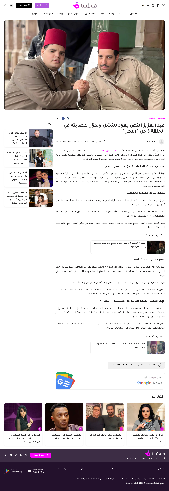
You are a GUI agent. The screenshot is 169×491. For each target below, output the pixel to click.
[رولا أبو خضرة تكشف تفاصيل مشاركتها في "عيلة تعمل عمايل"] (146, 417)
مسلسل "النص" (107, 151)
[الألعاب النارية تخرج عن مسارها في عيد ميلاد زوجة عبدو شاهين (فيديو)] (41, 198)
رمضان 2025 (128, 365)
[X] (163, 5)
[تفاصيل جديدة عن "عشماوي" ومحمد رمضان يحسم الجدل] (64, 417)
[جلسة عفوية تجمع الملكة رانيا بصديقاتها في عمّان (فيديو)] (41, 158)
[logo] (84, 5)
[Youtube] (148, 5)
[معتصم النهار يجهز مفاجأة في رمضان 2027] (105, 417)
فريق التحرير (152, 142)
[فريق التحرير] (162, 142)
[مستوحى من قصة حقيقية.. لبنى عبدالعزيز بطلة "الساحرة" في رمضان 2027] (23, 417)
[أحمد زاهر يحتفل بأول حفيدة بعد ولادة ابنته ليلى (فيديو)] (41, 178)
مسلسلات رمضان (146, 365)
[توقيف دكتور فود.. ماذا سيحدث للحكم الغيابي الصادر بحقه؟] (41, 138)
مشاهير (152, 118)
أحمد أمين (115, 365)
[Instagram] (153, 5)
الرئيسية (161, 118)
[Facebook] (158, 5)
